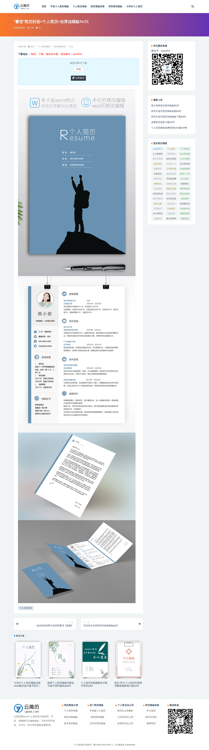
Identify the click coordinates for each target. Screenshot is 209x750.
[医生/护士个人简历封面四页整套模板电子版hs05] (128, 659)
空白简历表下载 (171, 199)
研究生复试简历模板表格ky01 (166, 111)
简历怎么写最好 (125, 711)
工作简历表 (171, 169)
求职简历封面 (185, 189)
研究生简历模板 (185, 194)
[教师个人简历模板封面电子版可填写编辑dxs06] (61, 659)
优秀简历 (171, 154)
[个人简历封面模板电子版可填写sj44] (95, 659)
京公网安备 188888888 (125, 745)
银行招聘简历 (171, 219)
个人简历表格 (80, 6)
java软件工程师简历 (157, 149)
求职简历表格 (158, 194)
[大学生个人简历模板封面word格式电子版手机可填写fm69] (28, 659)
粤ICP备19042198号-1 (103, 745)
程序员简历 (158, 199)
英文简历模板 (71, 723)
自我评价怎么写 (125, 723)
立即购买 (79, 78)
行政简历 (171, 209)
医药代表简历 (171, 159)
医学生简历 (158, 159)
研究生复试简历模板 (171, 194)
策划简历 (185, 199)
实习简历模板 (185, 164)
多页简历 (158, 164)
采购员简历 (185, 213)
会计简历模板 (185, 154)
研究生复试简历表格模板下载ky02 (168, 117)
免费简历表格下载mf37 (163, 122)
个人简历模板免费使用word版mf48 (169, 128)
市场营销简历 (185, 169)
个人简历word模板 (171, 149)
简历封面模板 (71, 717)
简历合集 (158, 204)
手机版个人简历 (97, 711)
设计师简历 (158, 213)
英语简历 (158, 209)
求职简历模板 (115, 6)
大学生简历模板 (97, 723)
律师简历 (158, 179)
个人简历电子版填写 (83, 745)
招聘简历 (158, 184)
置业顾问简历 (185, 204)
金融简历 (158, 219)
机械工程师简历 (171, 189)
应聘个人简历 (185, 174)
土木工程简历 (185, 159)
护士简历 (185, 179)
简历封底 (171, 204)
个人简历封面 (25, 608)
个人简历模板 (44, 47)
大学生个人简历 (134, 6)
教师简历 (185, 184)
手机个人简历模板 (59, 6)
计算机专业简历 (185, 209)
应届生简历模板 (171, 174)
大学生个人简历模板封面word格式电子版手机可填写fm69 (27, 686)
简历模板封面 (97, 6)
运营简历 (171, 213)
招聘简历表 (171, 184)
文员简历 (158, 189)
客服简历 (158, 169)
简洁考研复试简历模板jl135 (165, 106)
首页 (44, 6)
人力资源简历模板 (158, 154)
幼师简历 (158, 174)
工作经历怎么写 (125, 717)
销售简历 (185, 219)
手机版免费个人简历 (171, 179)
